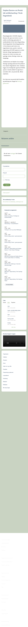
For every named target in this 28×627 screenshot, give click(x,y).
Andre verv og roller (7, 366)
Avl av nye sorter (4, 595)
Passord (5, 172)
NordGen (3, 550)
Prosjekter (5, 369)
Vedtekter (5, 357)
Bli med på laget (6, 387)
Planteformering (4, 598)
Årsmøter (5, 360)
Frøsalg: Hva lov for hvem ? (7, 558)
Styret (4, 363)
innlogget (12, 153)
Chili (9, 306)
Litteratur (3, 583)
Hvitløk (9, 322)
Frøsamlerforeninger (5, 539)
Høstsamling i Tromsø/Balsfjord (11, 223)
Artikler (3, 576)
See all (13, 327)
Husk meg (7, 179)
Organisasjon (5, 354)
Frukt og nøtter (11, 318)
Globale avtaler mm (5, 565)
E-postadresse (6, 166)
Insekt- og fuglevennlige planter (14, 310)
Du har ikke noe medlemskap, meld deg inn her (13, 201)
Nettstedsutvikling (5, 621)
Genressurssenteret (5, 543)
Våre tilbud (3, 610)
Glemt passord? (6, 192)
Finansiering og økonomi (8, 372)
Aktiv (8, 302)
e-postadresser (6, 375)
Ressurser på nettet (5, 573)
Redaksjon (5, 384)
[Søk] (21, 2)
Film (2, 587)
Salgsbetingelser (4, 613)
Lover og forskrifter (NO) (6, 561)
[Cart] (25, 2)
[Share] (25, 131)
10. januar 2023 (7, 22)
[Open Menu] (2, 2)
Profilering (5, 378)
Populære (13, 302)
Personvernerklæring (5, 625)
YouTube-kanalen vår (5, 580)
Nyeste (4, 302)
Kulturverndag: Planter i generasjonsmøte (13, 242)
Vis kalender (9, 284)
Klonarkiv (3, 546)
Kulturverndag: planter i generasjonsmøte (13, 236)
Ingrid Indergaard (7, 20)
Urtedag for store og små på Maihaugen (13, 229)
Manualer (5, 381)
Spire (9, 314)
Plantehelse (3, 602)
